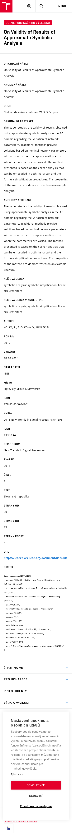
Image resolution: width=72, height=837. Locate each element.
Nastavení (36, 795)
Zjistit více (17, 774)
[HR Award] (8, 828)
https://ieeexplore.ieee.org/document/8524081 (35, 558)
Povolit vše (36, 785)
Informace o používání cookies (20, 821)
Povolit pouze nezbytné (36, 806)
